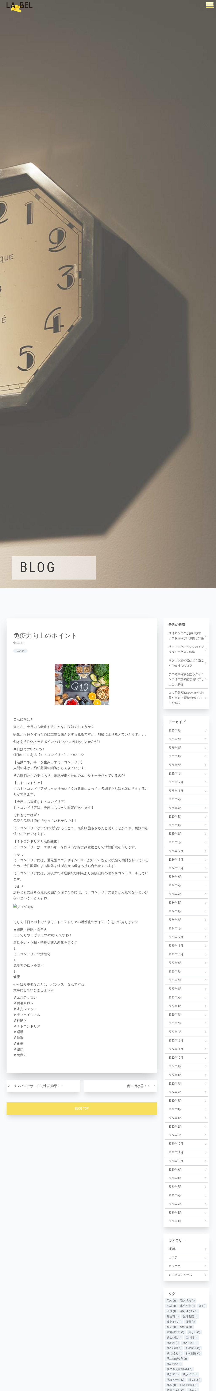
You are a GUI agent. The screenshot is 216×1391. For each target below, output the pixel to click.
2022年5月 (175, 1100)
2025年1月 (175, 842)
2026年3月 (175, 756)
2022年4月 (175, 1109)
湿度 (171, 1311)
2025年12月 (176, 782)
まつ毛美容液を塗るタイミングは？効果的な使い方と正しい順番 (186, 679)
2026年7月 (175, 739)
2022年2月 (175, 1126)
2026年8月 (175, 730)
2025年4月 (175, 816)
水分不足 (187, 1305)
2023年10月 (176, 954)
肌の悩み (193, 1353)
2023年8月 (175, 971)
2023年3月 (175, 1014)
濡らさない (188, 1311)
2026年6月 (175, 747)
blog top (82, 1109)
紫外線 (186, 1327)
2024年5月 (175, 894)
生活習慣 (190, 1316)
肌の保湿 (193, 1348)
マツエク (174, 1266)
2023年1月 (175, 1031)
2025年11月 (176, 790)
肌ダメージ (175, 1379)
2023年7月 (175, 980)
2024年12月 (176, 851)
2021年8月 (175, 1178)
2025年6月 (175, 799)
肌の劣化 (174, 1353)
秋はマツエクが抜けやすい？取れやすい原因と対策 (186, 635)
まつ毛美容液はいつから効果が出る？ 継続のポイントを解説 (186, 697)
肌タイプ (190, 1374)
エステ (20, 650)
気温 (171, 1305)
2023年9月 (175, 962)
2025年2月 (175, 833)
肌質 (171, 1385)
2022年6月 (175, 1092)
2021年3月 (175, 1221)
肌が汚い (190, 1342)
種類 (190, 1321)
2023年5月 (175, 997)
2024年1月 (175, 928)
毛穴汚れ (187, 1300)
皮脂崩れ (174, 1321)
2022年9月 (175, 1066)
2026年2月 (175, 765)
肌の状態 (174, 1363)
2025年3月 (175, 825)
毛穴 (171, 1300)
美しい (194, 1332)
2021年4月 (175, 1212)
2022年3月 (175, 1118)
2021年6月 (175, 1195)
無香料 (173, 1316)
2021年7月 (175, 1186)
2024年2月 (175, 919)
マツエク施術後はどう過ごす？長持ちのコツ (186, 663)
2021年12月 (176, 1143)
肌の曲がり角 (177, 1358)
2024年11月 (176, 859)
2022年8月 (175, 1075)
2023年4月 (175, 1006)
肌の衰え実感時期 (179, 1369)
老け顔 (191, 1337)
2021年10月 (176, 1161)
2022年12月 (176, 1040)
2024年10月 (176, 868)
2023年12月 (176, 937)
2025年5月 (175, 808)
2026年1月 (175, 773)
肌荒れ (194, 1379)
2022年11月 (176, 1049)
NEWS (172, 1248)
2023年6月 (175, 988)
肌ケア (173, 1374)
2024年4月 (175, 902)
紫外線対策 (175, 1332)
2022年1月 (175, 1135)
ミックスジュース (180, 1274)
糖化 (171, 1327)
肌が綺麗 (174, 1348)
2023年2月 (175, 1023)
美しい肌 (174, 1337)
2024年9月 (175, 876)
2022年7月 (175, 1083)
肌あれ (173, 1342)
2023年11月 (176, 945)
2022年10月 (176, 1057)
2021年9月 (175, 1169)
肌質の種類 (188, 1385)
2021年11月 (176, 1152)
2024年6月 (175, 885)
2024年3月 (175, 911)
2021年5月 (175, 1204)
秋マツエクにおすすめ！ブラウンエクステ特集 (186, 649)
